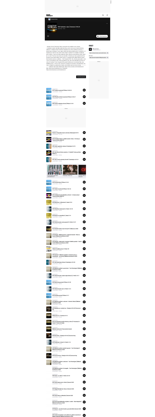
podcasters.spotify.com (96, 49)
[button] (102, 15)
